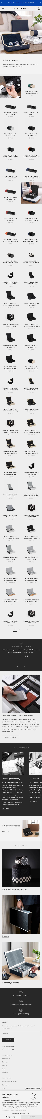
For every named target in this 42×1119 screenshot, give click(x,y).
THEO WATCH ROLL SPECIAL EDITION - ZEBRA (11, 262)
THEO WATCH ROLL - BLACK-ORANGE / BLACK (31, 156)
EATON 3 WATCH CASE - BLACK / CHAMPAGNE (31, 410)
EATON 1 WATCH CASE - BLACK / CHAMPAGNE (31, 389)
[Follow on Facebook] (3, 1050)
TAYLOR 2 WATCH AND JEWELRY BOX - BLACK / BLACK (10, 304)
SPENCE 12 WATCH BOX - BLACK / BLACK (31, 346)
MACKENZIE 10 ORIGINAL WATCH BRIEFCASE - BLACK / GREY (10, 600)
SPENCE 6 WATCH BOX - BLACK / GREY (10, 558)
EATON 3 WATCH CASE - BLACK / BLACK (31, 304)
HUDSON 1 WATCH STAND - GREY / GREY (10, 622)
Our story (5, 1062)
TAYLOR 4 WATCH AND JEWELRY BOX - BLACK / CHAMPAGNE (31, 431)
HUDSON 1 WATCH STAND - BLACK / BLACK (10, 283)
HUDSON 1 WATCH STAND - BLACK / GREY (31, 473)
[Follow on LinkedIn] (13, 1050)
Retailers (5, 1072)
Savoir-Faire (6, 1059)
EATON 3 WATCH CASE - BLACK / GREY (10, 516)
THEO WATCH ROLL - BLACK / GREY (10, 134)
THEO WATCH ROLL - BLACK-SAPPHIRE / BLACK (31, 240)
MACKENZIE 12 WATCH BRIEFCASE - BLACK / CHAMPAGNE (10, 473)
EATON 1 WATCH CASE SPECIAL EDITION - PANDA (31, 262)
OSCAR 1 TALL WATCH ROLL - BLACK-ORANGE (10, 240)
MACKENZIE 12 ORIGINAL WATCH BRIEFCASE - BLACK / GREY (31, 600)
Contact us (6, 1085)
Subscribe (8, 1039)
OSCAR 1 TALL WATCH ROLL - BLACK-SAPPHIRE (31, 177)
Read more (5, 809)
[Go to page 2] (27, 629)
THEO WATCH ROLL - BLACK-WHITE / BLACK (10, 156)
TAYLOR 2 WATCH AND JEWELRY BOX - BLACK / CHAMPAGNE (10, 410)
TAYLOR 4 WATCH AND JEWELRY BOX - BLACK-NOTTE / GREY (31, 537)
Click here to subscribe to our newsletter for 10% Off (21, 3)
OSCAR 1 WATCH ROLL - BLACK (31, 113)
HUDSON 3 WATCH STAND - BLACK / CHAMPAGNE (11, 431)
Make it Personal (11, 737)
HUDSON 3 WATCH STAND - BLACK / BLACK (11, 325)
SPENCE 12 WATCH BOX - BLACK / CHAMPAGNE (31, 452)
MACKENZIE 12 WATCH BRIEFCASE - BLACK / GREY (31, 579)
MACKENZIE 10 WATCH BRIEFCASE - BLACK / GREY (10, 579)
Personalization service (9, 1082)
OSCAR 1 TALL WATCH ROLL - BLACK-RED (10, 198)
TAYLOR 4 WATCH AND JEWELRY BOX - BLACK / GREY (10, 537)
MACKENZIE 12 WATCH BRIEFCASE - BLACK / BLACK (10, 367)
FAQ (3, 1088)
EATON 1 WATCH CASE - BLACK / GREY (10, 495)
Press (4, 1069)
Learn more (33, 801)
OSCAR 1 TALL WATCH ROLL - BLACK (10, 113)
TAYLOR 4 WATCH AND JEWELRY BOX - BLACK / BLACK (31, 325)
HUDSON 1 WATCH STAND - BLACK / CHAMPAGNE (10, 389)
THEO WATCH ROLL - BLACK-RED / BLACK (31, 219)
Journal (4, 1065)
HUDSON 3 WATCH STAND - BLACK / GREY (32, 516)
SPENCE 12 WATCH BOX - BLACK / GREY (31, 558)
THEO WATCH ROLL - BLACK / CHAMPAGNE (31, 367)
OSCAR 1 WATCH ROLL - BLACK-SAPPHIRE (10, 177)
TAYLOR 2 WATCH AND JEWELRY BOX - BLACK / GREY (31, 495)
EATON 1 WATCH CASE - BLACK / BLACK (31, 283)
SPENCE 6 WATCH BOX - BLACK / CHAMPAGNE (10, 452)
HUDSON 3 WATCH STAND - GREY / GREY (32, 622)
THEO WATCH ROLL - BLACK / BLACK (31, 134)
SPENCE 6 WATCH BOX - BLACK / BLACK (10, 346)
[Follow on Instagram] (8, 1050)
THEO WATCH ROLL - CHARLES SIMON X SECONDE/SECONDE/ (31, 92)
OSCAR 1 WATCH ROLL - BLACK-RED (10, 219)
